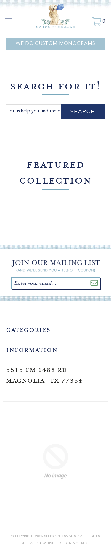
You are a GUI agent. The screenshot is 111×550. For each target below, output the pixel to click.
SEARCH (83, 112)
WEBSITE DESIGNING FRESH (66, 543)
